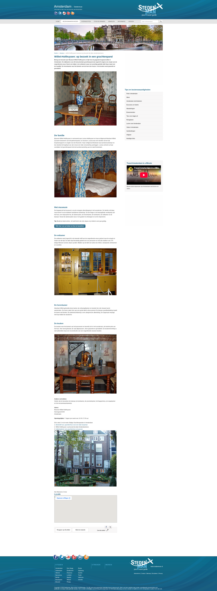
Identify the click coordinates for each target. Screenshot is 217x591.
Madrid (69, 577)
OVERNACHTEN (86, 21)
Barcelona (58, 575)
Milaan (69, 579)
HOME (58, 21)
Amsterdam (59, 568)
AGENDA (131, 21)
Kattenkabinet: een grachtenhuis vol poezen (69, 429)
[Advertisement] (85, 544)
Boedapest (58, 579)
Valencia (80, 577)
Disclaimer (155, 573)
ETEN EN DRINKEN (99, 21)
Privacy (161, 573)
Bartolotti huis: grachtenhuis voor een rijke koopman (72, 425)
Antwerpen (58, 570)
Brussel (57, 582)
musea (62, 53)
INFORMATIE (121, 21)
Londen (69, 575)
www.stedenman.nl (157, 566)
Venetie (80, 579)
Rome (80, 568)
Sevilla (80, 573)
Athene (57, 573)
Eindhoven (70, 570)
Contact (143, 573)
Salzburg (81, 570)
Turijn (80, 575)
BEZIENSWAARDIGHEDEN (70, 21)
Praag (69, 582)
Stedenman (78, 7)
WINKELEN (111, 21)
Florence (69, 573)
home (56, 53)
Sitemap (148, 573)
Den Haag (70, 568)
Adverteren (137, 573)
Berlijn (57, 577)
